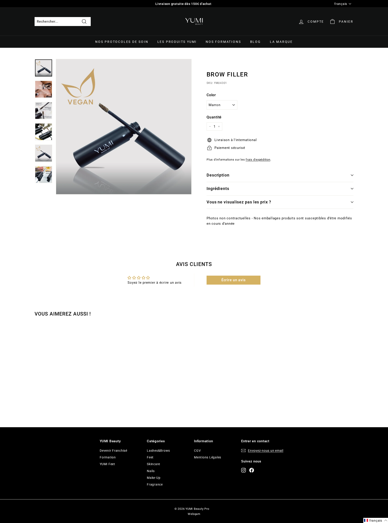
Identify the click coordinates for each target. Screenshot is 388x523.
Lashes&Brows (158, 450)
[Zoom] (123, 126)
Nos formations (223, 42)
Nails (151, 471)
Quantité (214, 117)
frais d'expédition (258, 159)
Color (211, 95)
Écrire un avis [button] (233, 280)
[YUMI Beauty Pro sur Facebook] (251, 470)
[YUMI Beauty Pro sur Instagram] (243, 470)
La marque (281, 42)
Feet (150, 457)
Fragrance (155, 484)
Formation (108, 457)
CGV (197, 450)
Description (218, 175)
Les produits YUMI (177, 42)
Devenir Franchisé (113, 450)
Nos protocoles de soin (121, 42)
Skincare (153, 464)
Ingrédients (218, 188)
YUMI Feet (107, 464)
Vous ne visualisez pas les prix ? (239, 202)
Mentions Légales (207, 457)
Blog (255, 42)
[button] (375, 520)
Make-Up (153, 477)
